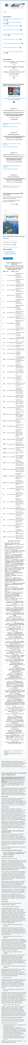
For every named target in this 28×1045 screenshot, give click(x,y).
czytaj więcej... (6, 238)
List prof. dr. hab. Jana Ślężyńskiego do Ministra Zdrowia (13, 52)
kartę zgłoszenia (14, 187)
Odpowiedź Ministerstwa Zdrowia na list (11, 47)
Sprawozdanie (13, 204)
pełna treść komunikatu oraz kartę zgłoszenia (12, 144)
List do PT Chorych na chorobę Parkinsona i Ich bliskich (13, 19)
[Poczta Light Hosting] (8, 258)
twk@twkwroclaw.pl (12, 805)
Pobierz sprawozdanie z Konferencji (10, 146)
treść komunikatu (12, 123)
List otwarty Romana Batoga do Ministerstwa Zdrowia (12, 23)
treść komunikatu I (13, 186)
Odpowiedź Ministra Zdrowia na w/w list (11, 25)
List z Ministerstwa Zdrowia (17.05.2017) (11, 39)
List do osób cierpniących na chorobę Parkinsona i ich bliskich (13, 34)
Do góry (25, 1041)
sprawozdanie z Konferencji (12, 126)
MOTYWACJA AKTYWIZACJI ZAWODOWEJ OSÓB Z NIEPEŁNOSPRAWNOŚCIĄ (14, 99)
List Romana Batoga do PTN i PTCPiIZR (11, 29)
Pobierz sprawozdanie (14, 75)
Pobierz (11, 244)
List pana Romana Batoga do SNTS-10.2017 (12, 43)
